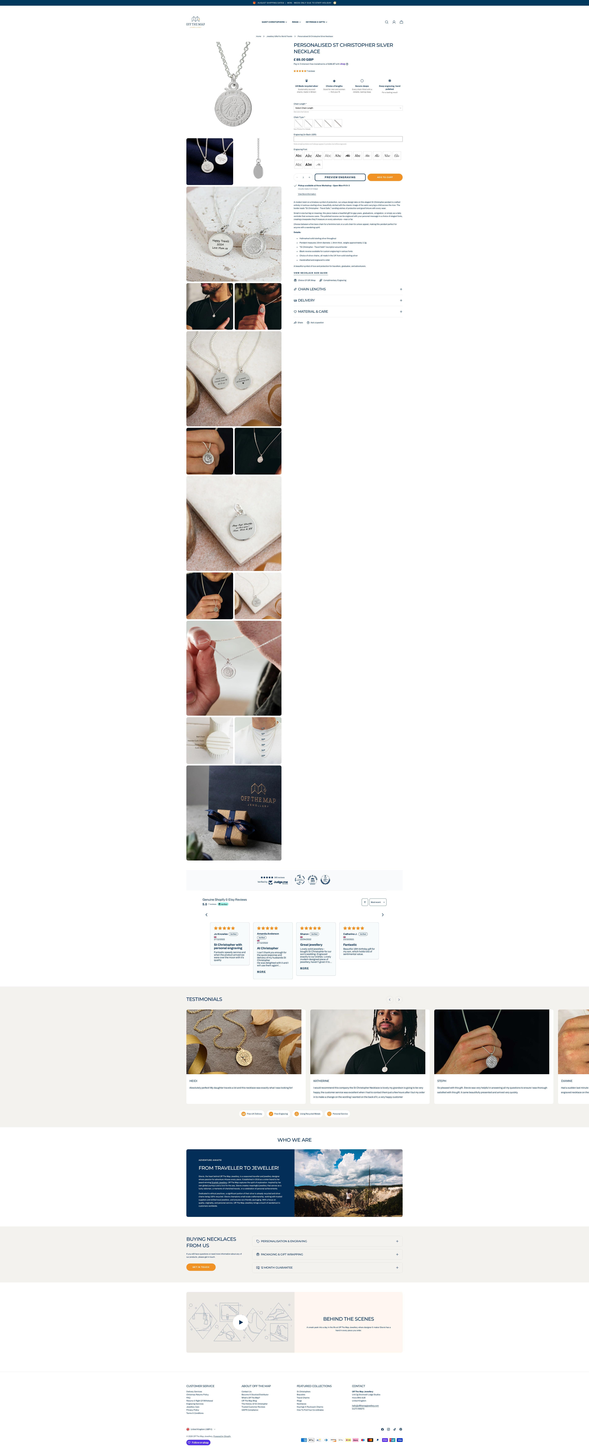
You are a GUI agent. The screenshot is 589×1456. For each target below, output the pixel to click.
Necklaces (301, 1404)
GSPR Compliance (250, 1410)
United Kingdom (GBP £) (201, 1429)
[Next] (381, 915)
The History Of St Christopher (255, 1404)
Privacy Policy (192, 1410)
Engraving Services (195, 1404)
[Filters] (365, 902)
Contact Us (247, 1392)
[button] (300, 71)
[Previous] (207, 915)
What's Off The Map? (251, 1398)
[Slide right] (399, 999)
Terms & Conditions (195, 1413)
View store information (307, 194)
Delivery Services (194, 1392)
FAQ (188, 1398)
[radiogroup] (348, 123)
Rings (299, 1401)
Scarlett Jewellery (219, 1182)
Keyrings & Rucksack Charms (310, 1407)
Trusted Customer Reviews (253, 1407)
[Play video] (240, 1322)
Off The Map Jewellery (202, 1436)
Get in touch (201, 1267)
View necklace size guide (311, 273)
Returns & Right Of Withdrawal (199, 1401)
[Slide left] (389, 999)
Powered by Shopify (222, 1436)
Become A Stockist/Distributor (255, 1395)
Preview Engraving (340, 177)
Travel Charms (303, 1398)
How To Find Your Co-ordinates (310, 1410)
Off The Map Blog (249, 1401)
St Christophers (303, 1392)
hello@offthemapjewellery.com (365, 1406)
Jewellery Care (192, 1407)
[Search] (387, 22)
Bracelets (301, 1395)
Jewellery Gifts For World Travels (279, 36)
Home (258, 36)
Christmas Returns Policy (197, 1395)
